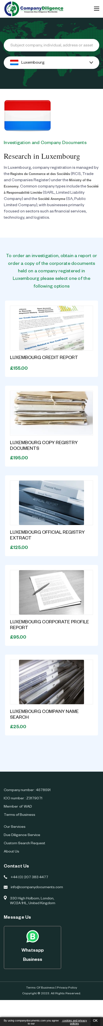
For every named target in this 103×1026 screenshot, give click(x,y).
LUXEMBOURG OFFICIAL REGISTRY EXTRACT (47, 535)
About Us (11, 852)
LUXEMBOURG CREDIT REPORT (44, 358)
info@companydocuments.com (37, 888)
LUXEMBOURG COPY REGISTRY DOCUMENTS (44, 446)
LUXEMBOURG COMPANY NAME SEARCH (44, 715)
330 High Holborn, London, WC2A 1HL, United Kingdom (32, 901)
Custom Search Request (24, 844)
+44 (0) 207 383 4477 (29, 878)
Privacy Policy (67, 988)
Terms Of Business (40, 988)
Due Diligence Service (22, 836)
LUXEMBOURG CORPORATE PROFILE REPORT (49, 625)
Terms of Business (19, 815)
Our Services (15, 827)
